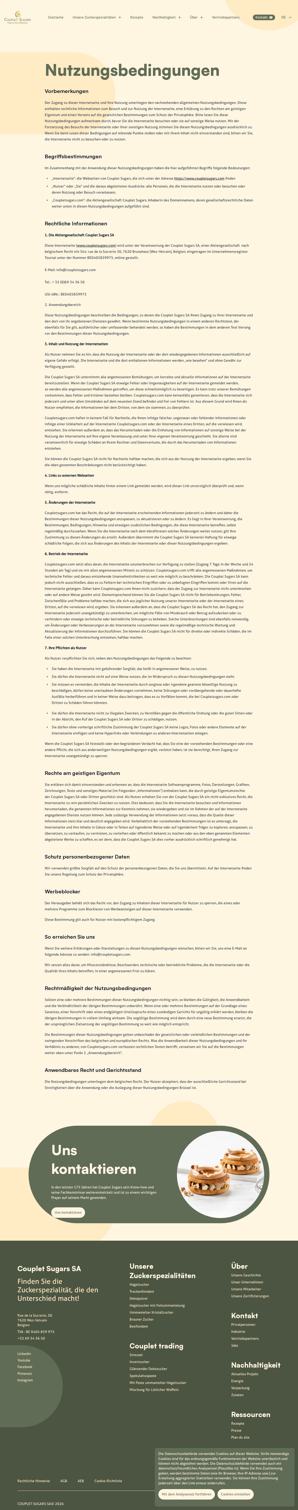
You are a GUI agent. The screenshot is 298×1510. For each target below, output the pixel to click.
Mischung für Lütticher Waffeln (154, 1390)
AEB (81, 1481)
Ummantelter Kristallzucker (151, 1312)
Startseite (55, 17)
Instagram (25, 1380)
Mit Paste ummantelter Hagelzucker (158, 1383)
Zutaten (237, 1395)
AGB (63, 1481)
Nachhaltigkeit (164, 17)
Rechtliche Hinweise (33, 1481)
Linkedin (24, 1354)
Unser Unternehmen (247, 1282)
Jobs (234, 1345)
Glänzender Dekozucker (148, 1369)
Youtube (23, 1360)
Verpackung (240, 1388)
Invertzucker (139, 1362)
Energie (237, 1381)
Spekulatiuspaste (143, 1376)
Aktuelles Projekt (244, 1374)
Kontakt (261, 17)
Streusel (136, 1355)
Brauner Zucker (142, 1319)
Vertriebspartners (226, 17)
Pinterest (24, 1374)
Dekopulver (139, 1298)
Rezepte (136, 17)
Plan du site (240, 1437)
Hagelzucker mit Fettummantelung (157, 1305)
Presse (236, 1430)
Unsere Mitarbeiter (246, 1289)
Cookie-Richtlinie (108, 1481)
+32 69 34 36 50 (31, 1338)
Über (194, 17)
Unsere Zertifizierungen (250, 1296)
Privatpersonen (243, 1325)
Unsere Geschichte (246, 1275)
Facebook (24, 1367)
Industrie (238, 1331)
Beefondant (139, 1326)
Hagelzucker (139, 1284)
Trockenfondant (142, 1291)
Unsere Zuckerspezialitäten (94, 17)
